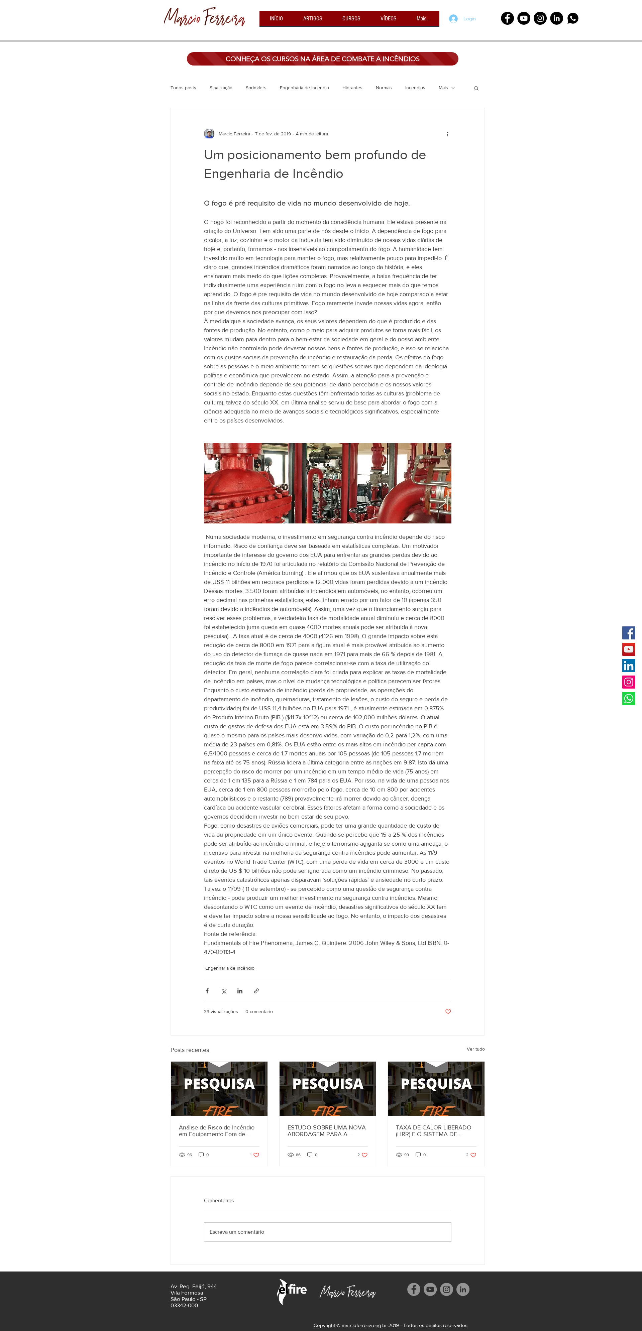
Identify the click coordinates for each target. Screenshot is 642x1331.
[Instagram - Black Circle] (540, 18)
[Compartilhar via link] (256, 991)
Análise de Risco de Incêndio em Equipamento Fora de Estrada (216, 1130)
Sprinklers (256, 87)
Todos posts (183, 87)
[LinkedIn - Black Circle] (556, 18)
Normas (384, 87)
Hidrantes (352, 87)
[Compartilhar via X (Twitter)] (223, 991)
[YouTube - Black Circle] (523, 18)
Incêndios (415, 87)
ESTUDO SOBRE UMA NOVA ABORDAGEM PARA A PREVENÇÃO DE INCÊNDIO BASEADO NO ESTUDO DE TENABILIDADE (327, 1130)
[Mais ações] (447, 134)
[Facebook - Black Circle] (507, 18)
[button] (476, 88)
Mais (443, 87)
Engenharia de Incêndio (304, 87)
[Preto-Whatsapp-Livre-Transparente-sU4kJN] (572, 18)
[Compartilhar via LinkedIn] (240, 991)
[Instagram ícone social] (628, 682)
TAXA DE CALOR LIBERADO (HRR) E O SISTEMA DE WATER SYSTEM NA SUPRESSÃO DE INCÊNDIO (433, 1130)
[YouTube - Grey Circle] (430, 1289)
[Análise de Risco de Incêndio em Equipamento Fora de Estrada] (219, 1089)
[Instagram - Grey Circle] (446, 1289)
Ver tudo (476, 1049)
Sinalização (221, 87)
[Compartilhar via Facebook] (207, 991)
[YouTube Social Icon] (628, 649)
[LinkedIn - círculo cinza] (462, 1289)
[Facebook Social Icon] (628, 632)
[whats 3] (628, 698)
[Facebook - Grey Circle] (413, 1289)
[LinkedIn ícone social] (628, 665)
